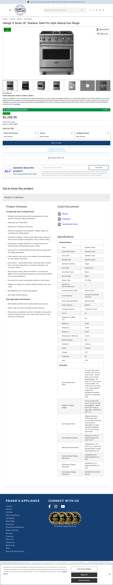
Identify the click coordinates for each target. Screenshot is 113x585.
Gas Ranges (28, 19)
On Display (10, 518)
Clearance (10, 524)
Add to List (104, 34)
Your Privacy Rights (84, 569)
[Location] (96, 10)
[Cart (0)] (103, 10)
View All (103, 86)
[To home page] (20, 10)
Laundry (9, 506)
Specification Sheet (69, 224)
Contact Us (10, 542)
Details (105, 110)
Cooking (12, 19)
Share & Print (104, 29)
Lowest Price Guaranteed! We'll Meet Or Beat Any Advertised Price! (58, 2)
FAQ (7, 548)
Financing (9, 536)
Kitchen (5, 19)
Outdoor (9, 512)
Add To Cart (56, 143)
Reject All (84, 575)
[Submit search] (82, 10)
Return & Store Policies (15, 551)
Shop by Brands (12, 530)
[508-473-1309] (100, 10)
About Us (9, 539)
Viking (13, 122)
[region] (56, 574)
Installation (66, 219)
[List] (93, 10)
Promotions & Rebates (15, 527)
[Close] (109, 574)
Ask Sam (98, 167)
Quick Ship (10, 521)
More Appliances (12, 515)
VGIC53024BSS (13, 124)
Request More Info (57, 158)
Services (9, 533)
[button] (10, 10)
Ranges (19, 19)
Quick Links (10, 545)
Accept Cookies (84, 580)
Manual (65, 214)
